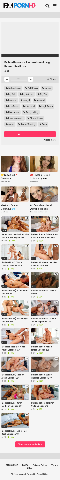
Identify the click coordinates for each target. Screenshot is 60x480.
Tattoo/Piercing (27, 124)
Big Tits (43, 94)
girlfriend (40, 100)
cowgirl (26, 100)
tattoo (11, 124)
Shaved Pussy (36, 118)
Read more (50, 140)
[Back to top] (55, 474)
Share (53, 79)
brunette (12, 100)
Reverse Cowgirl (15, 118)
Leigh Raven (47, 106)
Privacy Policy (40, 465)
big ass (47, 88)
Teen (44, 124)
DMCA (25, 465)
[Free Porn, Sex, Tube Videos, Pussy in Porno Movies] (23, 6)
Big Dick (11, 94)
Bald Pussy (32, 88)
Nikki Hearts (13, 112)
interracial (30, 106)
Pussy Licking (31, 112)
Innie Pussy (13, 106)
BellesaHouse (14, 88)
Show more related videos (30, 444)
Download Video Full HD (31, 134)
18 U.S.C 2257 (11, 465)
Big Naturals (27, 94)
